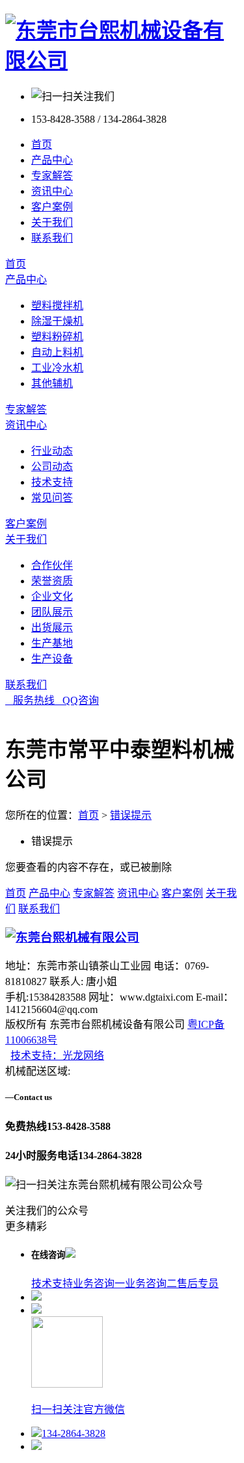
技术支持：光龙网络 (57, 1055)
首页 (41, 144)
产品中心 (52, 160)
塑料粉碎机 (57, 336)
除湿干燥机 (57, 321)
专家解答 (52, 175)
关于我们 (52, 222)
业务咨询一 (99, 1283)
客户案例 (52, 206)
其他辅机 (52, 383)
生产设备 (52, 658)
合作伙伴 (52, 565)
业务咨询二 (151, 1283)
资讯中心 (52, 191)
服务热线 (30, 700)
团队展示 (52, 612)
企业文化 (52, 596)
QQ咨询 (77, 700)
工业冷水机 (57, 367)
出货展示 (52, 627)
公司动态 (52, 466)
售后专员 (198, 1283)
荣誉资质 (52, 580)
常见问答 (52, 497)
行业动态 (52, 450)
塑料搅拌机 (57, 305)
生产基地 (52, 643)
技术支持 (52, 482)
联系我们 (52, 238)
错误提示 (131, 815)
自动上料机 (57, 352)
